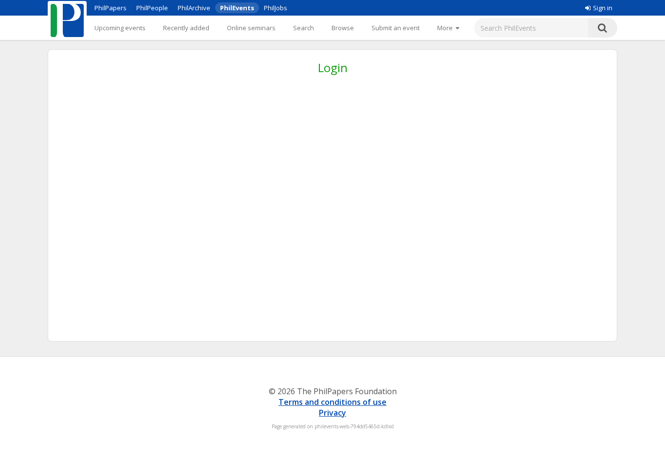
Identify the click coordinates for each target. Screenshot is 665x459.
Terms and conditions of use (332, 402)
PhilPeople (152, 7)
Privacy (332, 412)
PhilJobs (275, 7)
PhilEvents (237, 7)
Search (303, 27)
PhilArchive (194, 7)
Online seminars (251, 27)
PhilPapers (110, 7)
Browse (343, 27)
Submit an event (395, 27)
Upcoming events (120, 27)
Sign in (602, 7)
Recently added (186, 27)
